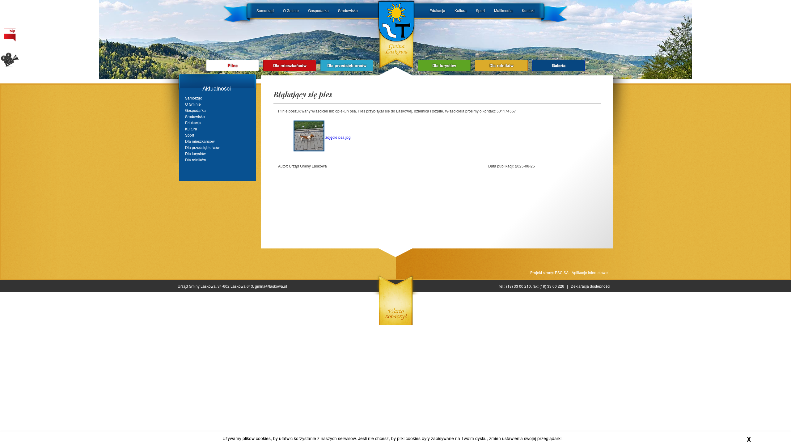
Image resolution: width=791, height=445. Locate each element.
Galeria (558, 65)
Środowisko (348, 10)
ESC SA (562, 272)
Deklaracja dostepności (590, 286)
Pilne (233, 65)
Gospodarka (318, 10)
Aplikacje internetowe (590, 272)
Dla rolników (501, 65)
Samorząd (265, 10)
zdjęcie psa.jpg (337, 137)
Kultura (461, 10)
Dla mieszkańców (290, 65)
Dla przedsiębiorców (346, 65)
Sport (480, 10)
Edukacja (437, 10)
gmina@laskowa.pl (271, 286)
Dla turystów (444, 65)
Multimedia (503, 10)
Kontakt (528, 10)
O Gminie (291, 10)
